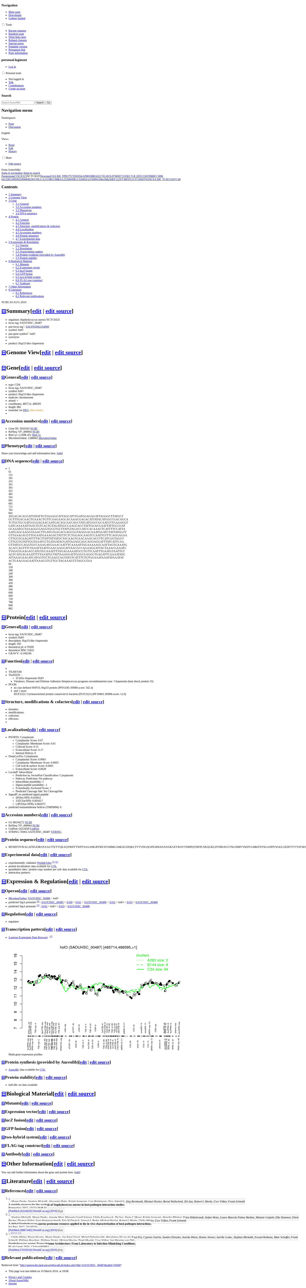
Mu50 (108, 179)
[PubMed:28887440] (20, 1230)
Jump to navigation (12, 172)
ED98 (149, 176)
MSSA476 (87, 179)
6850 (117, 176)
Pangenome (8, 176)
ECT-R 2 (132, 176)
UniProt (34, 828)
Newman (45, 176)
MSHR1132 (74, 179)
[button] (3, 24)
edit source (59, 311)
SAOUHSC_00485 (52, 902)
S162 (112, 902)
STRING (56, 831)
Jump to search (31, 172)
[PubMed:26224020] (20, 1211)
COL (17, 176)
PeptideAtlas (44, 862)
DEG (26, 410)
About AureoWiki (18, 1280)
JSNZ (76, 176)
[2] (56, 862)
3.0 (12, 1233)
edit (36, 311)
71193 (123, 176)
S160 (69, 902)
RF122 (116, 179)
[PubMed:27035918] (20, 1249)
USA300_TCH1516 (162, 179)
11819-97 (109, 176)
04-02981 (84, 176)
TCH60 (139, 179)
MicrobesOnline (48, 438)
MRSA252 (61, 179)
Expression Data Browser (27, 937)
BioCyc (36, 434)
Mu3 (102, 179)
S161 (78, 902)
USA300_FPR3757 (61, 176)
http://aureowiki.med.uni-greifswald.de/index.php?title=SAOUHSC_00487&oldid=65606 (70, 1265)
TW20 (147, 179)
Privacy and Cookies (20, 1277)
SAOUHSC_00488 (146, 902)
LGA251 (43, 179)
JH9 (14, 179)
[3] (38, 901)
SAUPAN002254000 (37, 326)
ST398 (123, 179)
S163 (129, 902)
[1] (53, 862)
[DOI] (53, 1211)
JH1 (9, 179)
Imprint (12, 1283)
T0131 (131, 179)
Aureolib (13, 1069)
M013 (52, 179)
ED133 (142, 176)
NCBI (33, 428)
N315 (23, 176)
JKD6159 (32, 179)
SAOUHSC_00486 (39, 898)
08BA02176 (97, 176)
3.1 (15, 1233)
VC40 (177, 179)
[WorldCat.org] (41, 1211)
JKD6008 (21, 179)
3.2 (19, 1233)
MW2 (96, 179)
